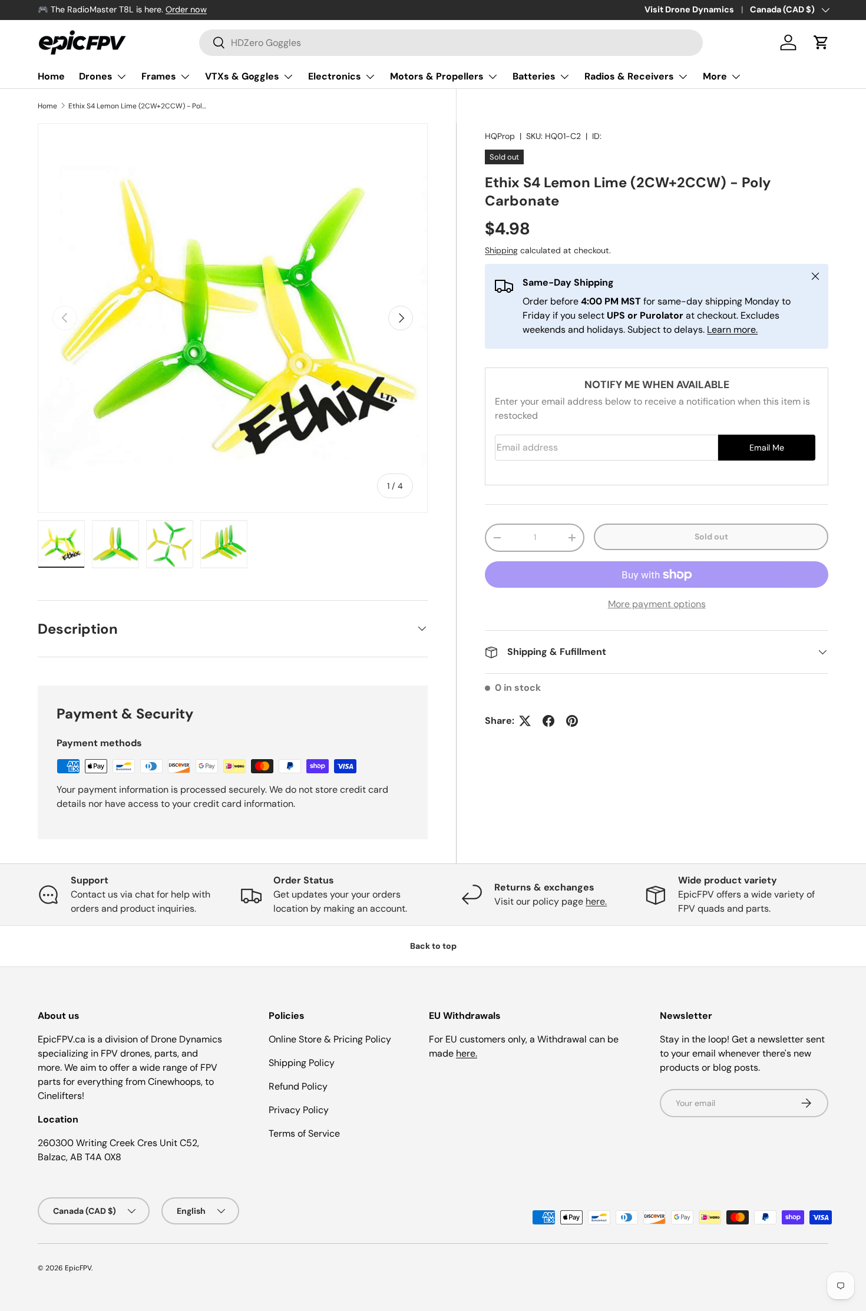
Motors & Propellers (437, 76)
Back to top (433, 946)
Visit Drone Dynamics (689, 9)
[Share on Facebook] (548, 721)
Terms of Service (304, 1133)
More (715, 76)
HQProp (500, 136)
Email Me (766, 447)
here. (596, 901)
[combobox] (451, 42)
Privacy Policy (299, 1110)
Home (51, 76)
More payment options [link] (657, 604)
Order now (186, 9)
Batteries (534, 76)
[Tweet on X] (525, 721)
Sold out (711, 536)
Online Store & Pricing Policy (330, 1039)
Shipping (501, 250)
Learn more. (732, 329)
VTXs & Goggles (242, 76)
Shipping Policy (302, 1063)
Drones (96, 76)
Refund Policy (298, 1086)
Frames (158, 76)
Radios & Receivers (629, 76)
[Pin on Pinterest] (572, 721)
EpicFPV (78, 1268)
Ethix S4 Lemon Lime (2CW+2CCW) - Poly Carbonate (139, 106)
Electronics (334, 76)
